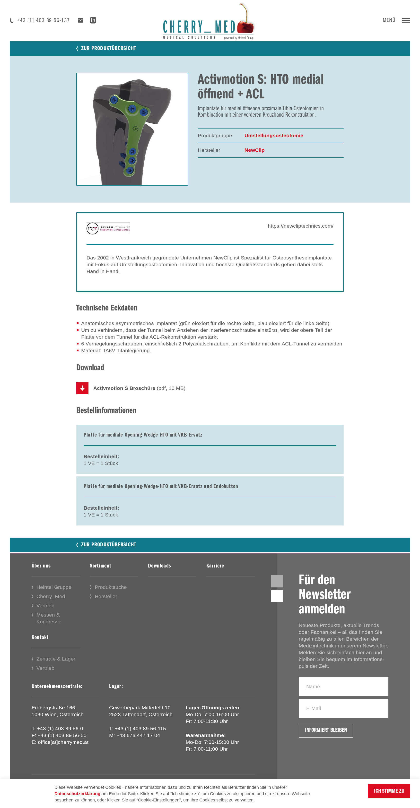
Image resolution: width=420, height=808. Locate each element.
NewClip (255, 150)
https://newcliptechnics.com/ (300, 226)
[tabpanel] (132, 129)
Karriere (215, 566)
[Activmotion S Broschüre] (82, 388)
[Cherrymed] (210, 19)
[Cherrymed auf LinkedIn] (93, 21)
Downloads (159, 566)
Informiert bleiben (326, 730)
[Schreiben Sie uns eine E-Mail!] (80, 20)
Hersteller (106, 596)
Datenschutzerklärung (77, 793)
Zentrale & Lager (55, 659)
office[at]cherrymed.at (63, 742)
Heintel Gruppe (53, 587)
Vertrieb (45, 605)
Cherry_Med (50, 596)
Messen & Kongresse (48, 618)
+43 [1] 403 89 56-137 (43, 21)
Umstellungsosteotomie (274, 135)
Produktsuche (111, 587)
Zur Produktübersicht (108, 49)
